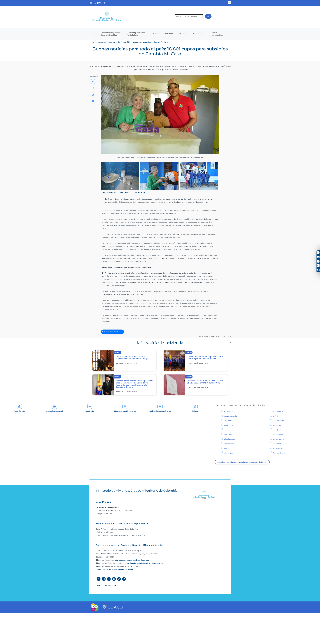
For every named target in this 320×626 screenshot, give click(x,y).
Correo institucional (54, 411)
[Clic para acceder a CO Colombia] (95, 607)
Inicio (94, 34)
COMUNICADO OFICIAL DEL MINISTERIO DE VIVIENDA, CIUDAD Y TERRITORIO (205, 382)
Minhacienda (229, 444)
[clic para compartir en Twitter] (93, 81)
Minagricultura (278, 430)
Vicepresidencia (230, 416)
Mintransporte (278, 439)
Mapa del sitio (19, 411)
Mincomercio (278, 411)
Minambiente (278, 434)
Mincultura (277, 425)
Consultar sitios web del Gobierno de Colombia (241, 405)
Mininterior (228, 434)
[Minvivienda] (204, 494)
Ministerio (169, 34)
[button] (120, 176)
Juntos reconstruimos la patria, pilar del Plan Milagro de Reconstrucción (206, 357)
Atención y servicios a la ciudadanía (136, 34)
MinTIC (275, 416)
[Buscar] (208, 16)
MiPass (195, 411)
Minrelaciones (229, 439)
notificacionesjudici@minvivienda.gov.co (144, 563)
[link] (160, 343)
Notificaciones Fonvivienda (160, 411)
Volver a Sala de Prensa (112, 332)
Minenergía (228, 453)
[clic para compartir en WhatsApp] (93, 94)
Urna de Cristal (279, 453)
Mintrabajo (228, 430)
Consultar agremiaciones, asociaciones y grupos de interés (242, 462)
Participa (156, 34)
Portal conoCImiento (217, 34)
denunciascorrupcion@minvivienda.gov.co (114, 569)
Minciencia (277, 444)
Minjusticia (228, 421)
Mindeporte (277, 448)
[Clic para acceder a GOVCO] (112, 607)
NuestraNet (89, 411)
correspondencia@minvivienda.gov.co (132, 560)
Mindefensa (228, 425)
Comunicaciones (199, 34)
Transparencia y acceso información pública (110, 34)
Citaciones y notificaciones (125, 411)
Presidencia (228, 411)
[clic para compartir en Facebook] (93, 88)
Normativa (183, 34)
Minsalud (227, 448)
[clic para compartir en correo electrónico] (93, 101)
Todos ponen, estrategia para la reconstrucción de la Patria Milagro (132, 357)
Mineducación (278, 421)
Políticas (100, 586)
